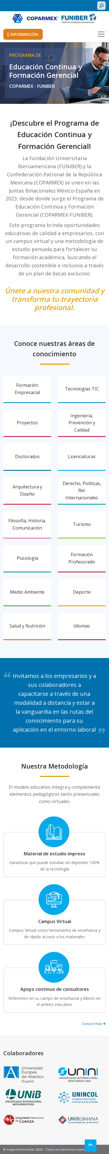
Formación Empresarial (27, 388)
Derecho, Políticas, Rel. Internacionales (82, 490)
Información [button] (24, 34)
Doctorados (27, 456)
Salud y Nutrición (27, 626)
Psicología (27, 558)
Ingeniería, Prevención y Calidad (81, 423)
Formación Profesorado (81, 558)
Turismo (82, 524)
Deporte (82, 592)
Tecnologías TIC (82, 389)
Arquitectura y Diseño (27, 490)
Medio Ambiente (27, 592)
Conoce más (92, 1023)
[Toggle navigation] (101, 34)
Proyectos (27, 423)
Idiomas (82, 626)
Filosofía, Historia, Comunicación (27, 524)
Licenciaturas (82, 456)
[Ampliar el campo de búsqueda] (101, 5)
